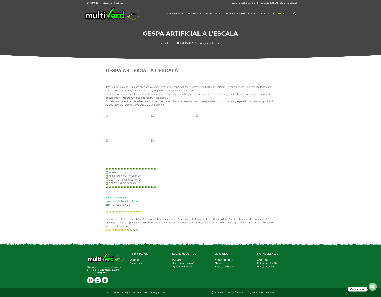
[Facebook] (90, 280)
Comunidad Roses (140, 292)
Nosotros (213, 13)
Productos (175, 13)
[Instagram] (97, 280)
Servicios (194, 13)
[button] (294, 13)
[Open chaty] (373, 289)
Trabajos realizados (239, 13)
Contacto (267, 13)
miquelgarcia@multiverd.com (122, 201)
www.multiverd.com (117, 197)
